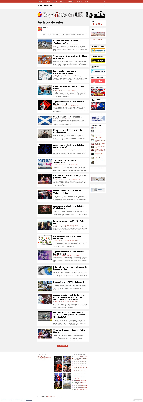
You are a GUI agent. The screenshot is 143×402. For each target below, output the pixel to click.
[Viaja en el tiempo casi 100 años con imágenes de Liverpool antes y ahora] (67, 385)
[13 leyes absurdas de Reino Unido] (58, 368)
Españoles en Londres (41, 356)
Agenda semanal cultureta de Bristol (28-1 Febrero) (69, 252)
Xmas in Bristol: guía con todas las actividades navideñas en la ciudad (100, 150)
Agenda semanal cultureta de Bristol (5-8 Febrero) (69, 207)
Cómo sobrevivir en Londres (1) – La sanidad (68, 87)
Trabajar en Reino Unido (42, 359)
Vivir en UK (40, 1)
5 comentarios (73, 225)
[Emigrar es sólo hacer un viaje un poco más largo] (67, 360)
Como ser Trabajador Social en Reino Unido (69, 331)
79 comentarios (74, 334)
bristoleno (57, 44)
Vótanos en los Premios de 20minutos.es (64, 161)
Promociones (79, 1)
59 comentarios (74, 318)
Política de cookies (29, 400)
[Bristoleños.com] (71, 14)
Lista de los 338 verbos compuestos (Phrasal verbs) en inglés (100, 140)
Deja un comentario (76, 44)
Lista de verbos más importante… (80, 361)
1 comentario (74, 90)
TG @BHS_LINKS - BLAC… (78, 367)
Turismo (55, 1)
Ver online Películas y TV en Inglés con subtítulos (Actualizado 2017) (99, 132)
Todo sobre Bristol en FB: (97, 168)
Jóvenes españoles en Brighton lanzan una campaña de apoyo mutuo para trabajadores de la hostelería (69, 297)
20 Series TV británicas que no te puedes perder (67, 131)
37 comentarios (75, 133)
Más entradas (61, 345)
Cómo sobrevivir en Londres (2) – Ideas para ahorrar (70, 57)
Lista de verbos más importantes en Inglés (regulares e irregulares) (99, 136)
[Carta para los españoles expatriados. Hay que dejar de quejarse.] (58, 360)
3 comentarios (73, 301)
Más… (86, 1)
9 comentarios (74, 75)
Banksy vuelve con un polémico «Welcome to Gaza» (67, 41)
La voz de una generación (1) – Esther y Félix (70, 222)
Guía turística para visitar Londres (43, 358)
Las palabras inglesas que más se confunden (67, 237)
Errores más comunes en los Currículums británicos (65, 72)
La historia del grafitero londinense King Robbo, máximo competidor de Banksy (100, 158)
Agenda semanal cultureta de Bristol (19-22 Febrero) (69, 102)
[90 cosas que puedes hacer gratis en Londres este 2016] (67, 368)
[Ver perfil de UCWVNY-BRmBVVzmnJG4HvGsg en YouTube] (101, 24)
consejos (53, 396)
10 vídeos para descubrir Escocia (67, 117)
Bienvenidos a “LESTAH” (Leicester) (68, 282)
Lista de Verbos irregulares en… (83, 356)
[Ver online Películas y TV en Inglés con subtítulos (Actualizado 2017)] (67, 377)
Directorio (70, 1)
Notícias (49, 396)
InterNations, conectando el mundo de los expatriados (70, 268)
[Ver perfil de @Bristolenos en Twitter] (96, 24)
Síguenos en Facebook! (96, 39)
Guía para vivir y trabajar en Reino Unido (44, 357)
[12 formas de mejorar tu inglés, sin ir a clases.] (58, 385)
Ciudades (48, 1)
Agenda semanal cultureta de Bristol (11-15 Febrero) (69, 146)
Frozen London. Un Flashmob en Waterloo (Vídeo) (67, 192)
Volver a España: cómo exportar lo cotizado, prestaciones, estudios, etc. (99, 154)
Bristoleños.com (45, 5)
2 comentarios (74, 164)
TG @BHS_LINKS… (77, 370)
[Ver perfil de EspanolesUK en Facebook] (93, 24)
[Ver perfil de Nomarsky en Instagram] (99, 24)
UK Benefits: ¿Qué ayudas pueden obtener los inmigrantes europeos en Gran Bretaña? (69, 314)
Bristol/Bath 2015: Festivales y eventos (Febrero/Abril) (70, 176)
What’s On (62, 1)
